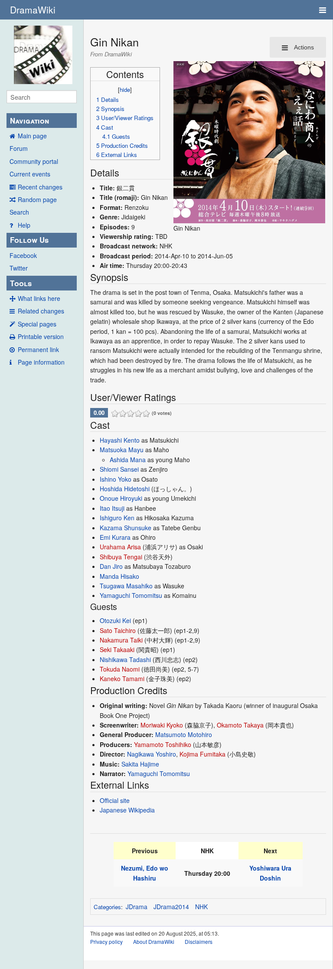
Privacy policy (106, 941)
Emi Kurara (115, 537)
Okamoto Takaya (240, 725)
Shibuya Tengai (121, 556)
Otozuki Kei (115, 620)
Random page (37, 199)
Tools (21, 283)
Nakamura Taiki (121, 640)
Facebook (23, 255)
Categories (107, 907)
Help (24, 225)
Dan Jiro (111, 566)
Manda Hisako (119, 576)
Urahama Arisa (120, 546)
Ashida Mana (128, 459)
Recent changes (40, 187)
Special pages (37, 324)
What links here (39, 298)
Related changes (41, 311)
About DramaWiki (153, 941)
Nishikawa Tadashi (125, 659)
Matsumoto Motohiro (183, 734)
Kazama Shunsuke (125, 527)
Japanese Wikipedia (127, 810)
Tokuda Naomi (120, 669)
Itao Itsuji (112, 508)
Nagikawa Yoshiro (151, 754)
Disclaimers (198, 941)
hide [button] (125, 89)
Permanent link (38, 349)
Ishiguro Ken (117, 517)
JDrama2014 (171, 906)
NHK (201, 906)
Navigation (29, 120)
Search (19, 212)
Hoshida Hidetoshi (125, 488)
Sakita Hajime (140, 764)
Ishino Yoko (115, 479)
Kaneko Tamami (122, 678)
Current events (30, 174)
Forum (19, 148)
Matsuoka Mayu (122, 449)
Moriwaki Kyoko (161, 725)
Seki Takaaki (117, 649)
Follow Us (29, 240)
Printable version (41, 336)
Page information (41, 362)
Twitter (19, 268)
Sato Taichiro (118, 630)
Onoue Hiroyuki (121, 498)
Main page (32, 135)
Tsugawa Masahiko (126, 585)
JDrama (136, 906)
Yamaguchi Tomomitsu (131, 595)
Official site (115, 800)
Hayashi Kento (120, 440)
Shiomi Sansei (119, 469)
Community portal (34, 161)
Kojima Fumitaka (202, 754)
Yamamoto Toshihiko (162, 744)
